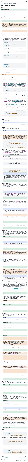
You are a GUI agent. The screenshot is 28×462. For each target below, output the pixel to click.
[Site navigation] (1, 1)
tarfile (4, 260)
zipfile (8, 105)
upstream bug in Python (14, 104)
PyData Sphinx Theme (23, 460)
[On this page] (26, 1)
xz (25, 284)
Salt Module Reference (5, 3)
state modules (10, 3)
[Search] (24, 1)
